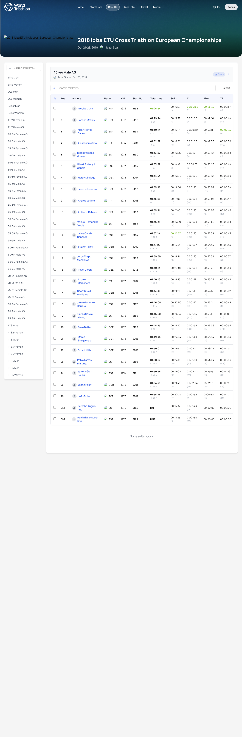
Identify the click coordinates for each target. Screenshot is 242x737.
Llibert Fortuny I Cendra (86, 166)
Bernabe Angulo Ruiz (86, 407)
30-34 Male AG (16, 169)
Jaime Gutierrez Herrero (86, 304)
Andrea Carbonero (84, 281)
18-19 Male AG (16, 127)
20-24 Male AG (16, 141)
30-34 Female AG (17, 162)
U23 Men (13, 91)
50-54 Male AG (16, 226)
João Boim (84, 396)
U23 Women (15, 98)
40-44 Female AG (17, 190)
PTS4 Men (13, 360)
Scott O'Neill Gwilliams (84, 292)
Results (112, 7)
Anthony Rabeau (87, 212)
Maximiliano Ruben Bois (87, 419)
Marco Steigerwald (84, 338)
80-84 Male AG (16, 311)
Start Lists (96, 7)
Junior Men (14, 105)
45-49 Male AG (16, 212)
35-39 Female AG (17, 176)
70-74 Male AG (16, 283)
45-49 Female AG (17, 205)
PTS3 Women (15, 346)
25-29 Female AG (17, 148)
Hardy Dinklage (86, 177)
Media (157, 7)
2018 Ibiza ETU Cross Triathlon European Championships (149, 40)
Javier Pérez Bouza (85, 373)
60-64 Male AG (16, 254)
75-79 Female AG (17, 290)
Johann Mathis (86, 120)
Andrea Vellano (86, 200)
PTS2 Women (15, 332)
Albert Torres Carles (85, 131)
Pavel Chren (85, 269)
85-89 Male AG (16, 318)
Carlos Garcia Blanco (85, 315)
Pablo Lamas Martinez (84, 361)
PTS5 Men (13, 368)
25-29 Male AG (16, 155)
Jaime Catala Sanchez (84, 235)
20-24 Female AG (17, 134)
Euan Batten (85, 327)
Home (80, 7)
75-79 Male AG (16, 297)
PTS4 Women (15, 353)
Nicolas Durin (85, 108)
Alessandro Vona (87, 143)
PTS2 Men (13, 325)
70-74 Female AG (17, 275)
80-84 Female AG (17, 304)
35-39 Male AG (16, 183)
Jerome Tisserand (88, 189)
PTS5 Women (15, 375)
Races (231, 7)
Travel (144, 7)
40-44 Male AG (16, 198)
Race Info (129, 7)
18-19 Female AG (17, 120)
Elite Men (13, 77)
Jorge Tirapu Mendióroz (84, 258)
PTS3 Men (13, 339)
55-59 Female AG (17, 233)
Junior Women (16, 113)
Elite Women (15, 84)
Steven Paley (85, 246)
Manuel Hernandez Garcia (87, 223)
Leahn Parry (85, 384)
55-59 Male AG (16, 240)
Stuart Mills (84, 350)
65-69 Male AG (16, 268)
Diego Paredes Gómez (85, 154)
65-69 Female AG (18, 261)
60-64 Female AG (18, 247)
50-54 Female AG (17, 219)
